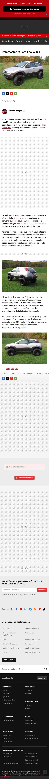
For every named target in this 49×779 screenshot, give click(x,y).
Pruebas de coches (32, 640)
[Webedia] (9, 680)
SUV (4, 640)
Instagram (25, 609)
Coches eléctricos (32, 628)
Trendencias (7, 735)
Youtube (21, 609)
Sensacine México (31, 757)
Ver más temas (9, 660)
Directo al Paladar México (11, 763)
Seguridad (37, 41)
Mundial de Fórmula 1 (33, 653)
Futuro (5, 653)
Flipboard (11, 93)
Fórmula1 (6, 628)
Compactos (29, 633)
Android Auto (9, 41)
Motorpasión (29, 720)
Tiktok (44, 609)
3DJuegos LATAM (31, 753)
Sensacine (28, 705)
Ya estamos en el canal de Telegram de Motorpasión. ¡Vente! (21, 36)
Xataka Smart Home (9, 700)
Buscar (46, 669)
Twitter (7, 93)
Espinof (27, 708)
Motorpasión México (31, 763)
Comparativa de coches (12, 648)
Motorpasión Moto (31, 723)
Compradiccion (7, 742)
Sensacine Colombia (31, 760)
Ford (19, 373)
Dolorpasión (29, 373)
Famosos (19, 41)
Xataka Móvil (7, 693)
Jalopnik (14, 369)
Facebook (3, 93)
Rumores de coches (10, 644)
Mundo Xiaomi (7, 703)
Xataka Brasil (7, 757)
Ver (25, 478)
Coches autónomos (32, 648)
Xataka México (7, 753)
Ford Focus (17, 221)
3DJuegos (28, 690)
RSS (35, 609)
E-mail (15, 93)
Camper (27, 41)
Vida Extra (28, 693)
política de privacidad (29, 594)
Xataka (5, 690)
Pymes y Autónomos (31, 738)
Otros (13, 373)
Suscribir (42, 590)
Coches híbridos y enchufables (9, 634)
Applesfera (6, 697)
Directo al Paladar (8, 720)
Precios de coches (32, 644)
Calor (45, 41)
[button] (16, 110)
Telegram (30, 609)
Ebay (8, 369)
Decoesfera (6, 738)
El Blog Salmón (30, 735)
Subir (40, 678)
